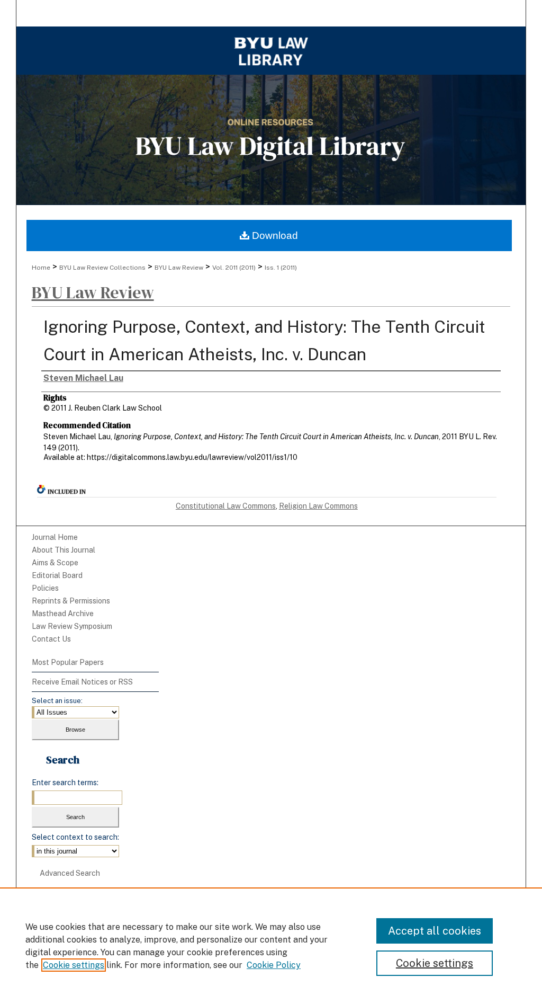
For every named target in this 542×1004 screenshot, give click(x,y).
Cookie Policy (274, 965)
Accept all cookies (434, 931)
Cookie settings (73, 965)
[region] (271, 945)
